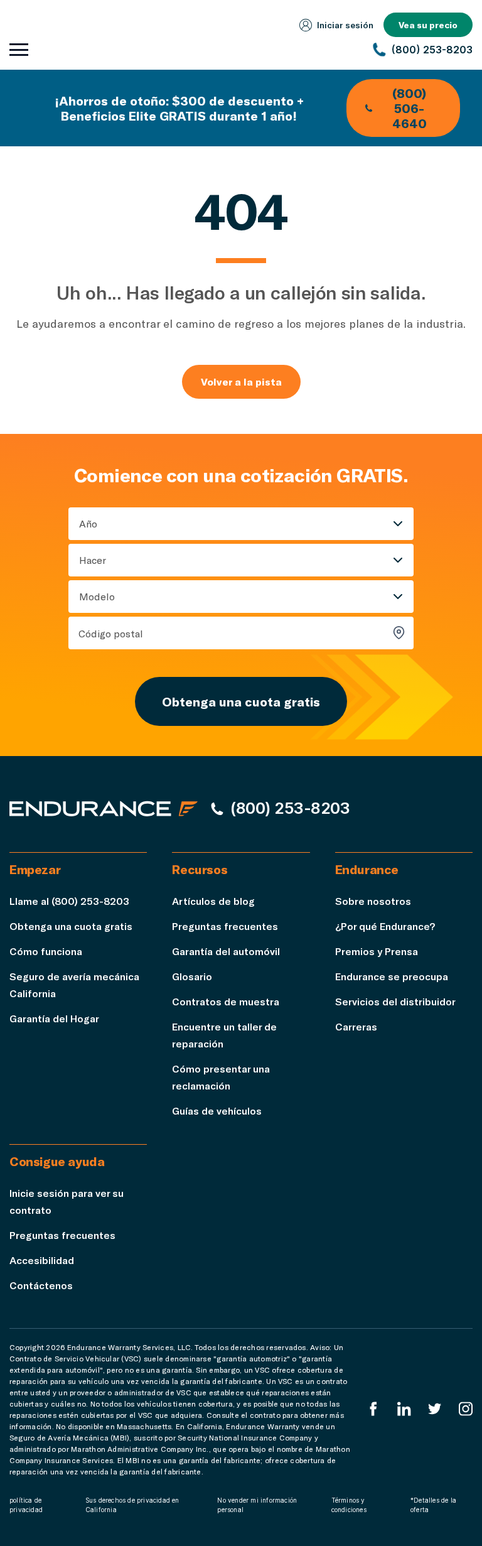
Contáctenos (41, 1285)
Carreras (356, 1026)
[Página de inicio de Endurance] (103, 808)
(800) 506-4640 (409, 108)
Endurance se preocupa (391, 976)
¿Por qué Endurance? (385, 926)
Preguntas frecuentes (225, 926)
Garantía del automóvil (226, 951)
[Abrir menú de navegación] (18, 49)
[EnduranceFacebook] (373, 1409)
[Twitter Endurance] (435, 1409)
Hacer (92, 560)
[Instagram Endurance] (466, 1409)
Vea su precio (428, 24)
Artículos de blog (213, 901)
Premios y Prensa (376, 951)
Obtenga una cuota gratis (241, 701)
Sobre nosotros (373, 901)
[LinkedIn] (404, 1409)
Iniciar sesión (345, 24)
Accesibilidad (41, 1260)
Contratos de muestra (225, 1001)
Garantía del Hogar (54, 1018)
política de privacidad (26, 1504)
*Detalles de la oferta (433, 1504)
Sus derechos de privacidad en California (132, 1504)
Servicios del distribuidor (395, 1001)
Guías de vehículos (217, 1110)
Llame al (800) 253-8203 (69, 901)
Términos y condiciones (349, 1504)
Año (88, 523)
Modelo (97, 596)
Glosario (192, 976)
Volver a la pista (241, 381)
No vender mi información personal (257, 1504)
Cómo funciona (45, 951)
